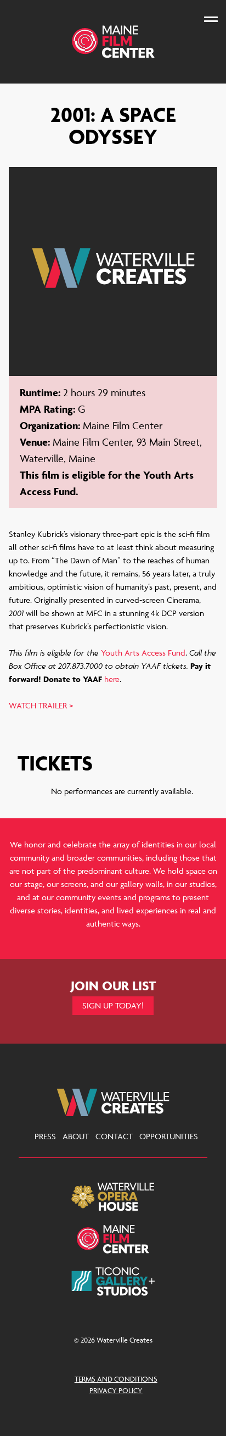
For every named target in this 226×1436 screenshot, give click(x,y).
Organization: (50, 425)
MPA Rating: (47, 408)
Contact (114, 1136)
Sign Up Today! (113, 1005)
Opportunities (168, 1136)
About (76, 1136)
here (112, 679)
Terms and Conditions (116, 1378)
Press (45, 1136)
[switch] (211, 19)
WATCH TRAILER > (41, 705)
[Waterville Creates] (113, 42)
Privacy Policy (116, 1390)
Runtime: (40, 392)
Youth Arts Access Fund (143, 652)
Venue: (35, 441)
